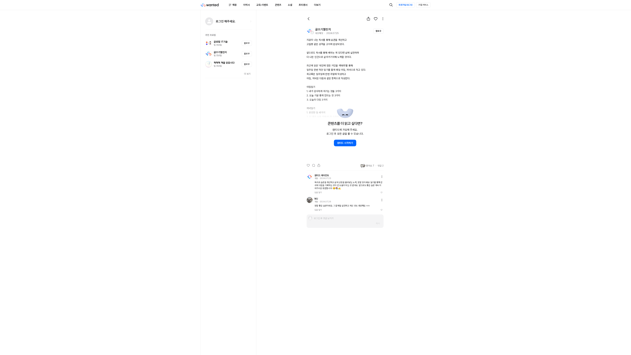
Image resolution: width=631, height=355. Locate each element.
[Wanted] (214, 5)
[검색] (391, 5)
